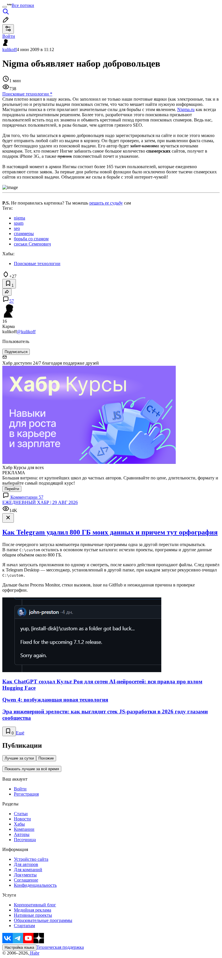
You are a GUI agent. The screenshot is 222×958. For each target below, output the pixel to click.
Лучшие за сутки (19, 758)
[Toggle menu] (4, 7)
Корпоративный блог (35, 904)
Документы (25, 874)
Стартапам (24, 925)
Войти (20, 788)
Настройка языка (19, 947)
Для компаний (28, 869)
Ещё (20, 732)
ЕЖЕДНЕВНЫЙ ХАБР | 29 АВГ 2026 (40, 502)
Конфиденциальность (35, 885)
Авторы (21, 834)
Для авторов (26, 864)
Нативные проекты (33, 915)
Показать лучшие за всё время (32, 769)
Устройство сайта (31, 859)
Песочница (25, 839)
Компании (24, 829)
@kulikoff (26, 331)
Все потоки (23, 5)
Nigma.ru (186, 109)
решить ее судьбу (106, 202)
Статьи (21, 813)
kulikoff (9, 49)
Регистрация (26, 794)
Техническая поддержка (60, 947)
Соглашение (26, 880)
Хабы (19, 824)
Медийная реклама (32, 910)
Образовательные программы (43, 920)
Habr (34, 952)
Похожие (46, 758)
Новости (22, 818)
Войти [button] (8, 36)
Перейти (12, 489)
